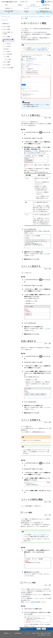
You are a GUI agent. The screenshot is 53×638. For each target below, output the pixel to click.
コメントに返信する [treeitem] (7, 46)
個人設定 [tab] (26, 11)
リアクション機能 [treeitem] (7, 59)
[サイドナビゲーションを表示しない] (19, 629)
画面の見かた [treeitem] (6, 23)
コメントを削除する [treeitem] (7, 51)
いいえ (43, 628)
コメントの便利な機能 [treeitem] (7, 54)
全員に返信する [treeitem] (6, 48)
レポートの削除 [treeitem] (6, 36)
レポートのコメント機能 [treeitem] (8, 40)
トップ (22, 16)
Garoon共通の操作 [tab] (9, 11)
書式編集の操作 (46, 231)
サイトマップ (27, 633)
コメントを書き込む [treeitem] (7, 43)
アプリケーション (5, 16)
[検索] (42, 1)
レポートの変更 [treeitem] (6, 29)
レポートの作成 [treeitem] (6, 26)
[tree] (10, 326)
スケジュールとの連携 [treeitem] (8, 67)
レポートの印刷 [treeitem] (6, 64)
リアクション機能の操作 (30, 602)
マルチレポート (4, 20)
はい (39, 628)
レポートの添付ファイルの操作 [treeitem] (8, 33)
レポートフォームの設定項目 (39, 48)
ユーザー (27, 16)
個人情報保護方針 (18, 633)
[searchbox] (30, 1)
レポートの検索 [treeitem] (6, 62)
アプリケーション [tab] (44, 11)
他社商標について (7, 633)
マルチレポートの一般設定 (39, 534)
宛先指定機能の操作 (32, 152)
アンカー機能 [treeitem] (6, 56)
